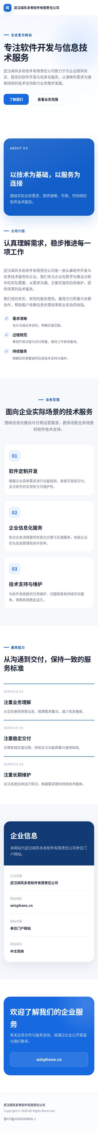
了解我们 (16, 99)
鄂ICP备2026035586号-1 (20, 1119)
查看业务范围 (48, 99)
